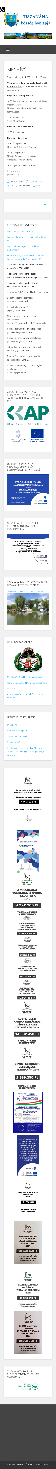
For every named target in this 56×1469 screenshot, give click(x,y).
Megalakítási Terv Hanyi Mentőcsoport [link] (24, 677)
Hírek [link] (38, 186)
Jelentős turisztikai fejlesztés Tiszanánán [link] (25, 591)
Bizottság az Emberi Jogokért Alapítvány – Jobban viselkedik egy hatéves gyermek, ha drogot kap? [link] (26, 751)
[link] (2, 9)
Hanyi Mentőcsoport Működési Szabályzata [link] (27, 683)
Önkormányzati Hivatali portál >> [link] (22, 231)
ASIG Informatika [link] (43, 1464)
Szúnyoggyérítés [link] (14, 742)
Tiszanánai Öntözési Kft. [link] (18, 736)
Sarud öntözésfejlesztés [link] (18, 730)
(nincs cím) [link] (12, 725)
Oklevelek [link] (11, 688)
